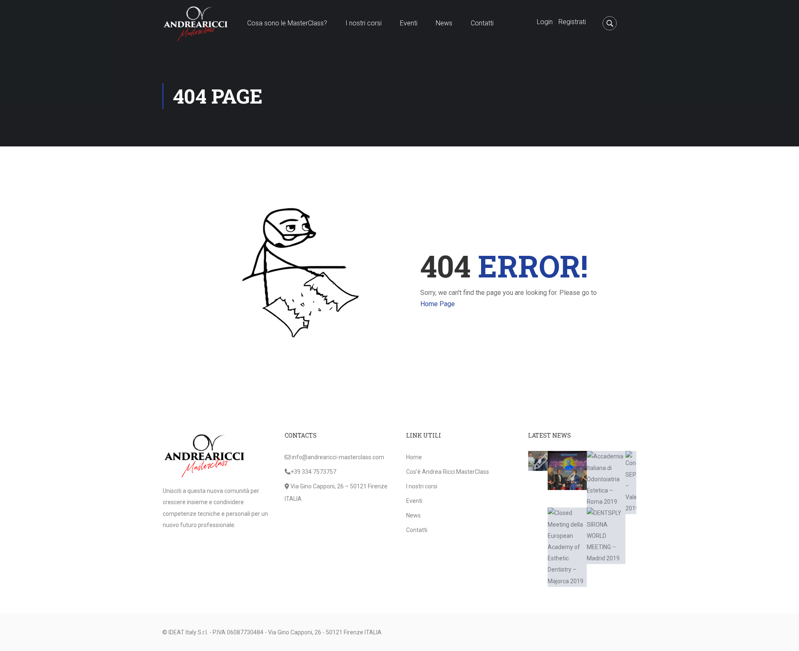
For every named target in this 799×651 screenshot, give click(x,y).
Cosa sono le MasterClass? (287, 23)
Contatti (482, 23)
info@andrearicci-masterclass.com (338, 457)
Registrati (572, 22)
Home (414, 457)
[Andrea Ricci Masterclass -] (195, 23)
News (444, 23)
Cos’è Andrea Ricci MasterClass (447, 471)
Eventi (408, 23)
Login (545, 22)
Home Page (437, 304)
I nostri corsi (363, 23)
